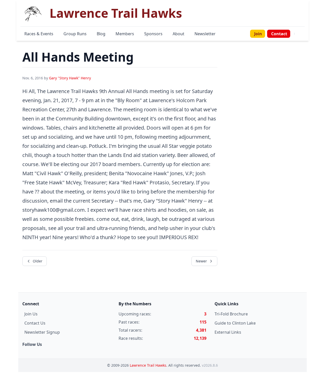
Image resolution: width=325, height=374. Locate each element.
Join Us (31, 314)
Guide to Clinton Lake (235, 323)
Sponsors (153, 34)
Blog (101, 34)
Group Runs (75, 34)
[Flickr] (304, 34)
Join (258, 34)
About (178, 34)
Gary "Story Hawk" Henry (70, 78)
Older (37, 261)
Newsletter (205, 34)
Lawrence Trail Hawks (148, 365)
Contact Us (34, 323)
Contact (279, 34)
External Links (228, 332)
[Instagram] (301, 34)
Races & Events (38, 34)
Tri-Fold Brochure (231, 314)
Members (125, 34)
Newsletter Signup (42, 332)
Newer (201, 261)
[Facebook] (298, 34)
